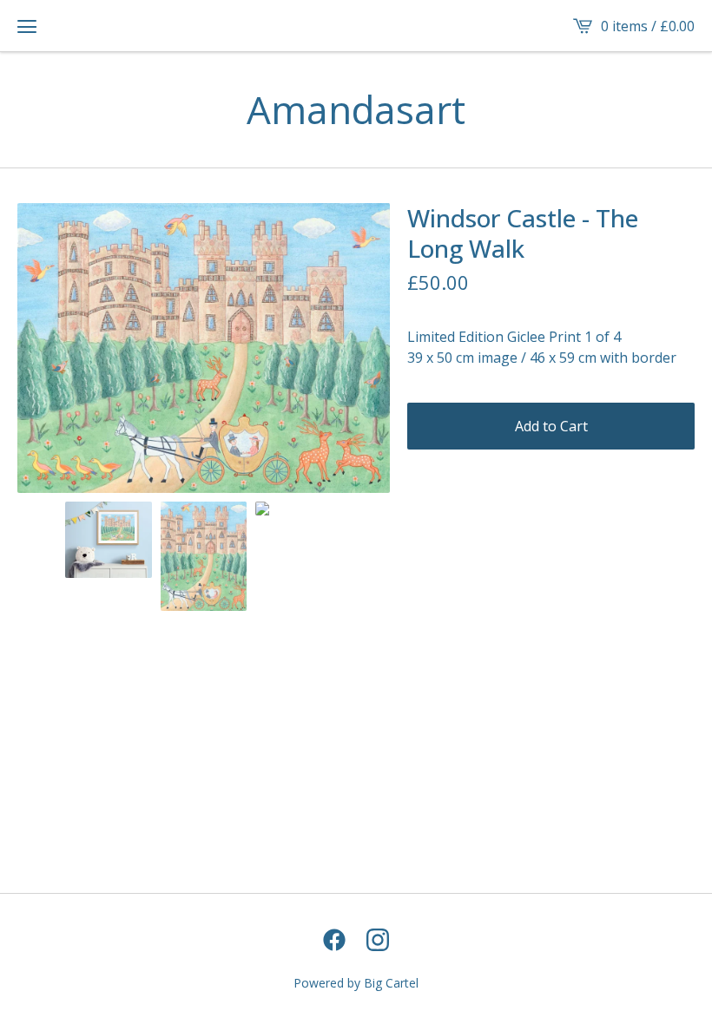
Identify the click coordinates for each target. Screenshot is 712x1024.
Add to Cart (551, 426)
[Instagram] (377, 940)
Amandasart (356, 110)
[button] (26, 26)
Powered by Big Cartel (356, 983)
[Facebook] (334, 940)
